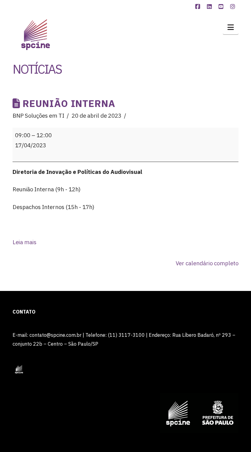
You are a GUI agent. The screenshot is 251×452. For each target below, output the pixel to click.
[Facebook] (199, 7)
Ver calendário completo (207, 263)
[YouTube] (222, 7)
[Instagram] (233, 7)
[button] (230, 27)
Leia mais (24, 242)
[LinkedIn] (210, 7)
